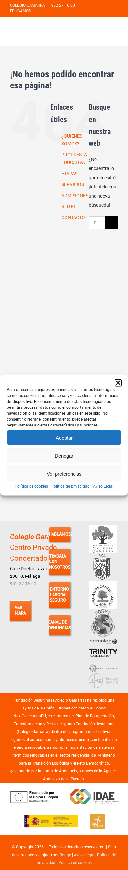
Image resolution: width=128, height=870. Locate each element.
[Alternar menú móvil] (115, 31)
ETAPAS (69, 173)
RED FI (68, 206)
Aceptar (64, 437)
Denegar (64, 455)
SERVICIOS (72, 184)
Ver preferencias (64, 473)
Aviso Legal (103, 486)
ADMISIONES (74, 195)
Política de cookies (31, 486)
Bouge (65, 855)
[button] (118, 383)
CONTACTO (73, 217)
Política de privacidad (70, 486)
